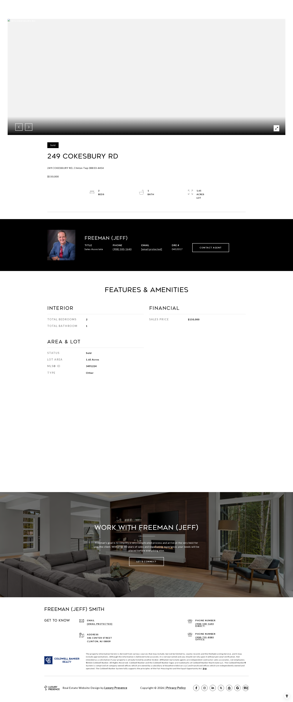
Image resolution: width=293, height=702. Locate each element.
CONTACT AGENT (211, 247)
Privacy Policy (176, 687)
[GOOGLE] (237, 688)
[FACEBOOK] (196, 688)
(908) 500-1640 (122, 249)
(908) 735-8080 (204, 637)
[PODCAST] (246, 688)
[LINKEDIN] (213, 688)
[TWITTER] (221, 688)
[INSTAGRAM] (204, 688)
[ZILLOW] (229, 688)
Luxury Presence (115, 687)
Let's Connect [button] (146, 561)
